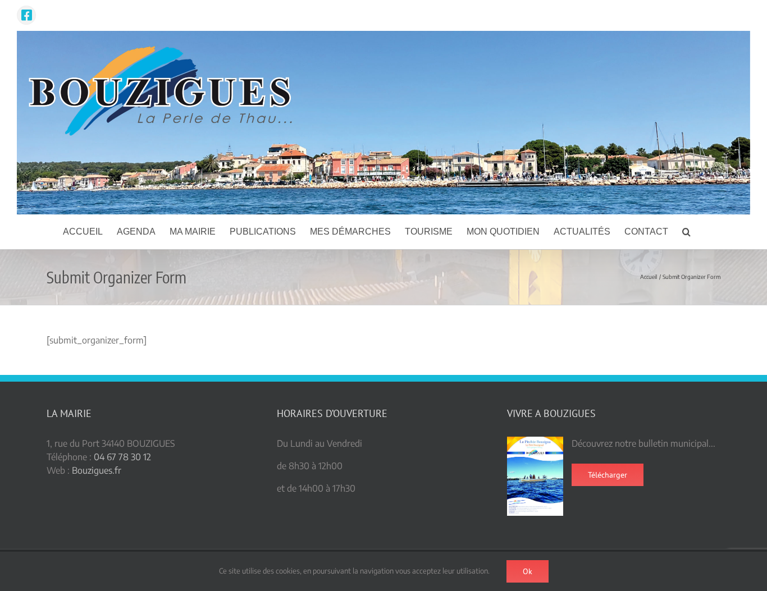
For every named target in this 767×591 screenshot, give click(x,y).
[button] (686, 232)
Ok (527, 571)
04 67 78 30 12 (122, 456)
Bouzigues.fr (96, 470)
